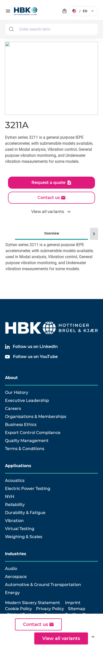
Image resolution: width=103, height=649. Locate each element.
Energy (12, 592)
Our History (16, 392)
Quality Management (26, 440)
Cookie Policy (18, 608)
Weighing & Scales (23, 536)
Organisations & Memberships (35, 416)
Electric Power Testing (27, 488)
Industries (15, 553)
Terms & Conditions (24, 448)
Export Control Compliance (32, 432)
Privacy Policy (50, 608)
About (11, 377)
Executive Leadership (27, 400)
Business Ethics (20, 424)
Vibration (14, 520)
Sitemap (76, 608)
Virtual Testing (19, 528)
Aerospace (16, 576)
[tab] (51, 257)
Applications (18, 465)
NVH (9, 496)
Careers (13, 408)
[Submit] (11, 29)
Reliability (15, 504)
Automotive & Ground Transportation (43, 584)
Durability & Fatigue (25, 512)
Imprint (72, 602)
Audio (11, 568)
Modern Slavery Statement (32, 602)
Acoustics (14, 480)
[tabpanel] (52, 264)
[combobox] (51, 29)
